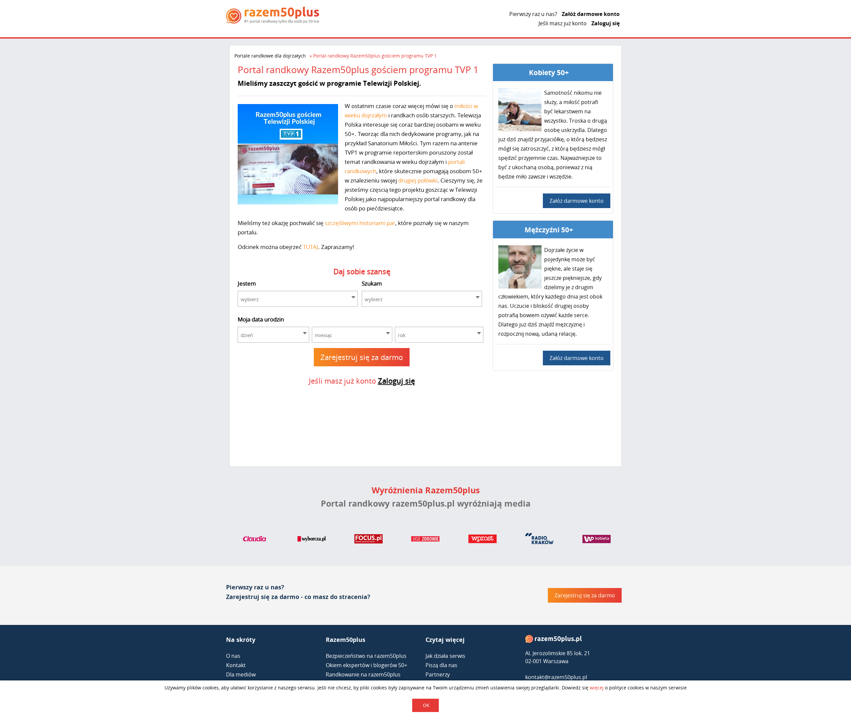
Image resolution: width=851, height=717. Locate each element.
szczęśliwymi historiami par (360, 223)
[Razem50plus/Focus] (368, 540)
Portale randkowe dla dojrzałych (270, 56)
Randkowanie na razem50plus (363, 674)
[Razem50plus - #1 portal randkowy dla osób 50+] (553, 640)
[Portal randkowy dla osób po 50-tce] (272, 15)
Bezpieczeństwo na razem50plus (366, 655)
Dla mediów (241, 674)
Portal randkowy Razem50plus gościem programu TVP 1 (375, 56)
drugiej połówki (417, 180)
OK (426, 705)
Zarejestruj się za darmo (361, 357)
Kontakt (236, 665)
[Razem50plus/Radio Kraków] (539, 540)
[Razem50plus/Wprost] (482, 540)
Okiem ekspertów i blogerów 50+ (366, 665)
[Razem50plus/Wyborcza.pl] (312, 540)
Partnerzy (438, 674)
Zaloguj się (605, 23)
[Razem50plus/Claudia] (254, 540)
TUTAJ (310, 247)
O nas (233, 655)
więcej (597, 687)
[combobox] (298, 299)
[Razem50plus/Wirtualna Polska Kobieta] (596, 540)
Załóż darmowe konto (591, 14)
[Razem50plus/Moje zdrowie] (425, 540)
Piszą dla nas (441, 665)
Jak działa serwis (445, 655)
